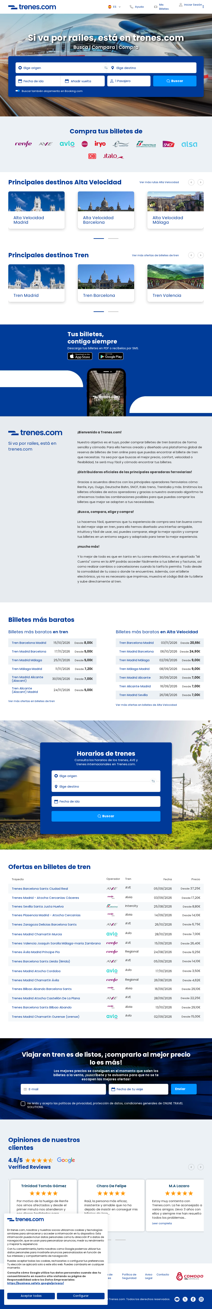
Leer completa (94, 1223)
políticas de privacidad (75, 1103)
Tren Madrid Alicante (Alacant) (27, 679)
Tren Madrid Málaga (27, 660)
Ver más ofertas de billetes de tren (155, 255)
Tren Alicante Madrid (135, 686)
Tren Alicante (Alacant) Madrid (25, 690)
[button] (99, 238)
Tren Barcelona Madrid (29, 643)
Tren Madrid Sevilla (133, 695)
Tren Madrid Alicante (135, 677)
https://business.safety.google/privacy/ (35, 1283)
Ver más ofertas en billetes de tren (31, 701)
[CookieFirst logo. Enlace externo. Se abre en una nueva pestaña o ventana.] (25, 1219)
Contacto (163, 1274)
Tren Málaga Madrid (27, 669)
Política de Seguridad (129, 1276)
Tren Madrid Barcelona (29, 651)
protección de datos (108, 1103)
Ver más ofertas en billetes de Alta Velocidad (146, 705)
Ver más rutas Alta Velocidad (159, 182)
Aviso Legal (148, 1276)
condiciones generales (140, 1103)
